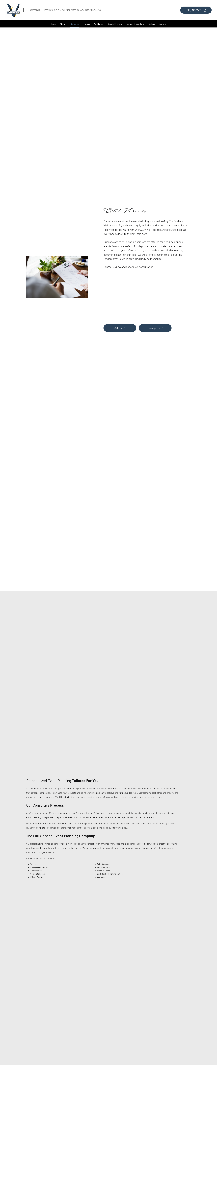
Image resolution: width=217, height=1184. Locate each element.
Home (53, 23)
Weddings (98, 23)
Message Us (153, 327)
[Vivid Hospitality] (13, 9)
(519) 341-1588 (194, 10)
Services (75, 23)
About (63, 23)
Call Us (118, 327)
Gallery (152, 23)
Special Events (115, 23)
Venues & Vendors (135, 23)
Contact (163, 23)
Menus (87, 23)
